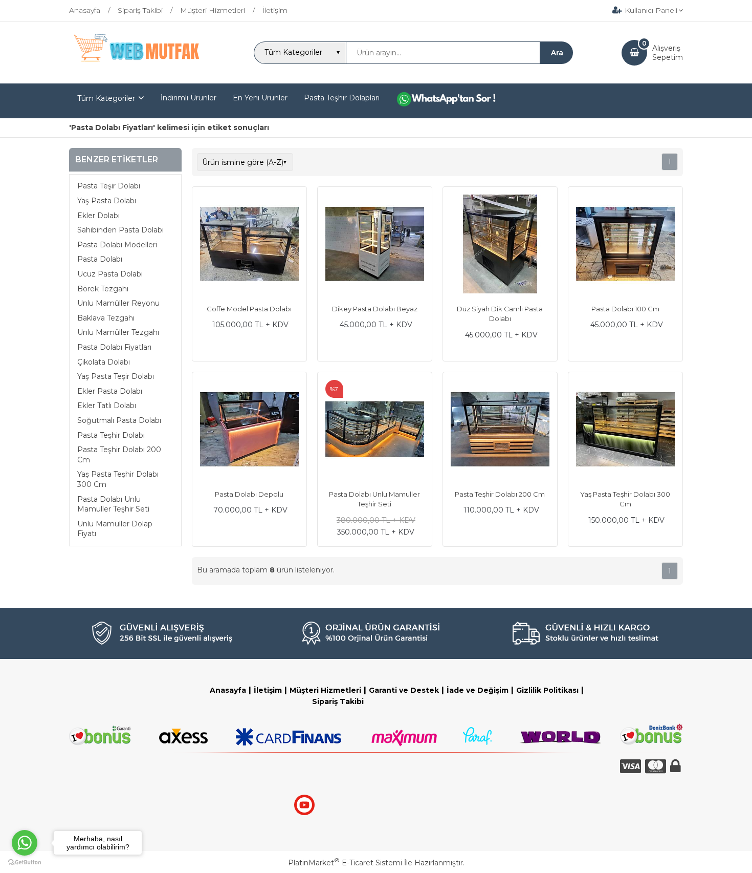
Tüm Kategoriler (106, 98)
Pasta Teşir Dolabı (108, 186)
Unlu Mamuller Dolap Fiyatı (114, 529)
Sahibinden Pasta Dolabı (120, 230)
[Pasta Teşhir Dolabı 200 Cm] (500, 430)
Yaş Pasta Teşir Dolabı (115, 376)
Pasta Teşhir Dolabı (111, 435)
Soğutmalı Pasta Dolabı (119, 420)
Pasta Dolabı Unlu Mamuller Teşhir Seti (113, 504)
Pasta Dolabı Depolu (249, 494)
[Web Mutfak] (137, 74)
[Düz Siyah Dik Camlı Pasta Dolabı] (500, 245)
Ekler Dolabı (98, 215)
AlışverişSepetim (667, 53)
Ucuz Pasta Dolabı (110, 274)
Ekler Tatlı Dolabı (106, 405)
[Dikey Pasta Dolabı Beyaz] (374, 245)
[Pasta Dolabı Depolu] (249, 430)
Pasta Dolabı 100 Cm (625, 309)
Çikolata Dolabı (103, 362)
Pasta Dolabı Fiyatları (114, 347)
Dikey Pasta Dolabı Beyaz (374, 309)
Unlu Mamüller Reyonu (118, 303)
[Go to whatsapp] (24, 843)
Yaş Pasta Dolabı (106, 200)
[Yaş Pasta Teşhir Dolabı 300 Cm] (625, 430)
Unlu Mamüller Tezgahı (118, 332)
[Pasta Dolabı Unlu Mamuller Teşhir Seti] (374, 430)
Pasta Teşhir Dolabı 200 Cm (119, 454)
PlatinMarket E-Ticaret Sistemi (345, 862)
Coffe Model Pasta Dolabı (249, 309)
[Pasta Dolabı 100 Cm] (625, 245)
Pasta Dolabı (99, 259)
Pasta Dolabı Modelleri (117, 244)
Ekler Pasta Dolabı (109, 391)
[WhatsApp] (453, 100)
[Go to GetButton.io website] (24, 862)
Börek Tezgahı (102, 288)
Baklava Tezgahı (106, 318)
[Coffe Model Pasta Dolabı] (249, 245)
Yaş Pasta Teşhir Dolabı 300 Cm (118, 479)
